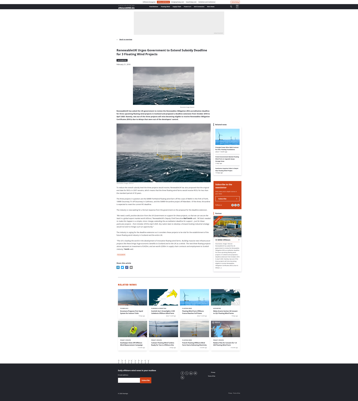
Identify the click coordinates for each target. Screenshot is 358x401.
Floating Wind (165, 6)
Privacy (213, 372)
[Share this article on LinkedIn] (118, 267)
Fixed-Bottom (153, 6)
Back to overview (125, 39)
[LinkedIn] (238, 205)
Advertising (235, 2)
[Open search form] (231, 6)
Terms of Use (211, 376)
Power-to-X (187, 6)
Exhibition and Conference (207, 2)
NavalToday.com (191, 2)
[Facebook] (232, 205)
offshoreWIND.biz (163, 2)
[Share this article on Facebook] (126, 267)
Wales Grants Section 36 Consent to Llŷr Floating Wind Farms (225, 312)
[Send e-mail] (195, 373)
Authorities (122, 60)
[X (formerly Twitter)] (235, 205)
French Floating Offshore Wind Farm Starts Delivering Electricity (194, 344)
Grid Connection (199, 6)
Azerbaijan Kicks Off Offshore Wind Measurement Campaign (131, 344)
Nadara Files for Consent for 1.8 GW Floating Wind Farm (225, 344)
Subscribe (222, 199)
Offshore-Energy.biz (149, 2)
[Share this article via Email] (131, 267)
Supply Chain (177, 6)
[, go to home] (126, 7)
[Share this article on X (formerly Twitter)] (122, 267)
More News (210, 6)
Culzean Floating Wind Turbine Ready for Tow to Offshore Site (162, 344)
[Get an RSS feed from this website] (182, 377)
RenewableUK (121, 255)
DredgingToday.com (177, 2)
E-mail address (123, 375)
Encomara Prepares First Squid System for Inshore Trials (131, 312)
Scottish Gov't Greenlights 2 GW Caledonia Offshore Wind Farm (163, 312)
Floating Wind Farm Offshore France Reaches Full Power (193, 312)
